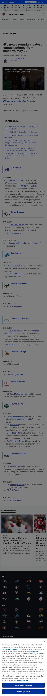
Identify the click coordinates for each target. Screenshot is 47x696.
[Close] (44, 641)
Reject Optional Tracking (23, 685)
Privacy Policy (33, 651)
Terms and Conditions (10, 649)
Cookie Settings (23, 680)
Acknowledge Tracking (24, 692)
